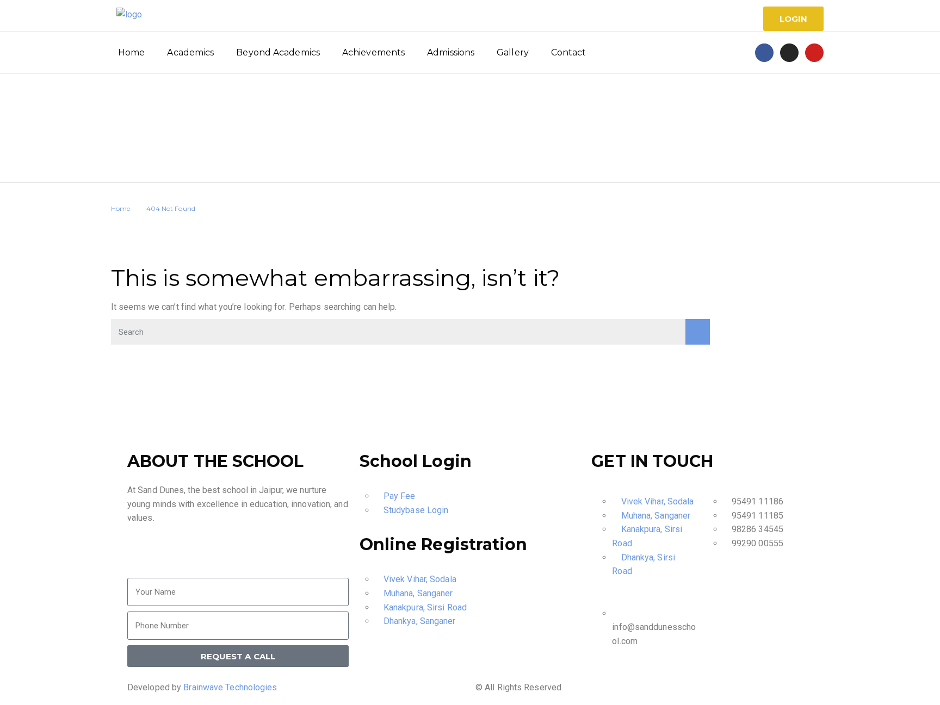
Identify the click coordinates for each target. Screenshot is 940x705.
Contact (568, 52)
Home (131, 52)
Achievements (373, 52)
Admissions (450, 52)
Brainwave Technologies (230, 687)
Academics (190, 52)
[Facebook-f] (764, 52)
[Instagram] (789, 52)
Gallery (513, 52)
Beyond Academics (278, 52)
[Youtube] (814, 52)
